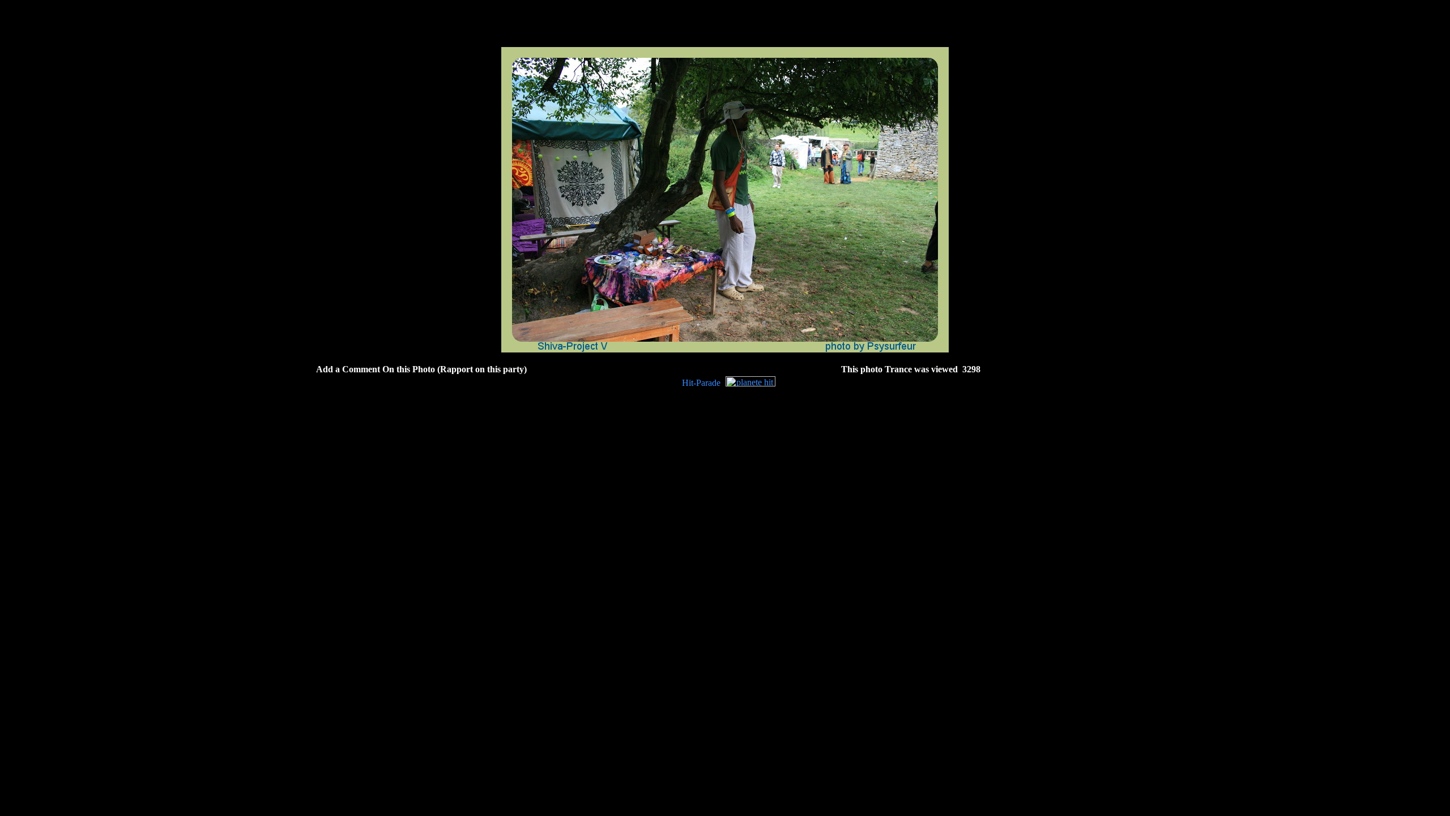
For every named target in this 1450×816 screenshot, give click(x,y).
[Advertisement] (725, 356)
